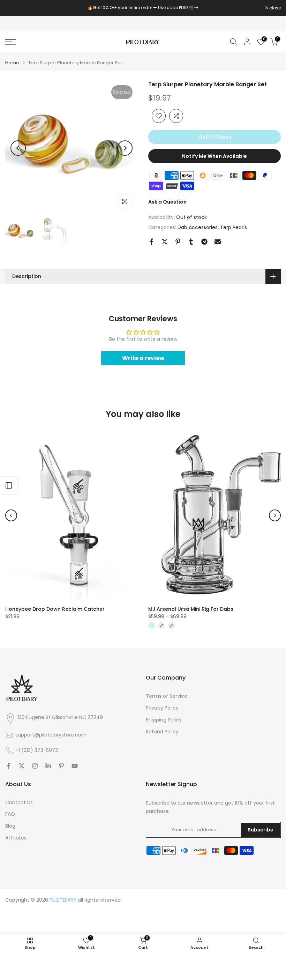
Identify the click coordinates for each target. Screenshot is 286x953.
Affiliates (16, 838)
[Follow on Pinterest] (61, 766)
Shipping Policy (164, 720)
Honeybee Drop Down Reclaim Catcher (55, 608)
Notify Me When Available (214, 156)
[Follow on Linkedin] (48, 766)
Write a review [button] (143, 358)
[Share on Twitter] (164, 242)
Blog (10, 826)
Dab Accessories (198, 227)
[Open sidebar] (8, 485)
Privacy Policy (162, 708)
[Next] (125, 148)
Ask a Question (167, 201)
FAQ (10, 814)
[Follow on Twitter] (21, 766)
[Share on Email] (217, 242)
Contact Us (19, 802)
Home (12, 62)
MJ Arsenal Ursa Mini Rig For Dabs (190, 608)
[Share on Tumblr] (191, 242)
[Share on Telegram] (204, 242)
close (14, 8)
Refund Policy (162, 731)
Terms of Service (166, 696)
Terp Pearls (233, 227)
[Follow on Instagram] (35, 766)
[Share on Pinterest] (178, 242)
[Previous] (18, 148)
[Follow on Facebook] (8, 766)
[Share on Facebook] (151, 242)
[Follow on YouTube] (75, 766)
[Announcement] (143, 7)
